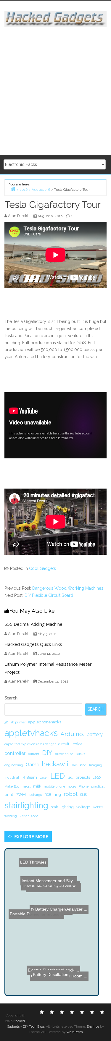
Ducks (80, 754)
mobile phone (54, 786)
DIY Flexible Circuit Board (49, 595)
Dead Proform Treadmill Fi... (48, 890)
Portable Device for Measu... (37, 913)
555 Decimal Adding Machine (33, 624)
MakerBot (11, 786)
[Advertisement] (55, 90)
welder (98, 807)
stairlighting (26, 805)
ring (57, 794)
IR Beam (29, 777)
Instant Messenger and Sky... (45, 882)
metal (26, 786)
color (77, 743)
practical (97, 786)
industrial (11, 777)
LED (57, 775)
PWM (21, 794)
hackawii (55, 764)
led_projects (78, 777)
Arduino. (72, 734)
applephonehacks (44, 722)
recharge (35, 794)
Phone (84, 786)
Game (32, 764)
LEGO (97, 777)
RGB (48, 794)
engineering (13, 765)
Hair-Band (78, 765)
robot (71, 794)
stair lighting (62, 806)
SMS (83, 794)
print (8, 794)
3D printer (18, 722)
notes (72, 786)
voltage (83, 806)
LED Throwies (36, 868)
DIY (47, 752)
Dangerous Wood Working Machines (67, 588)
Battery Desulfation (49, 948)
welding (10, 816)
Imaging (95, 765)
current (33, 754)
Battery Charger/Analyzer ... (66, 907)
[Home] (13, 188)
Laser (44, 777)
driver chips (64, 754)
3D (6, 722)
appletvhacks (31, 733)
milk (37, 786)
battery (95, 734)
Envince (93, 1027)
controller (14, 753)
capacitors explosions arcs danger (30, 744)
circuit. (64, 743)
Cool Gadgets (42, 568)
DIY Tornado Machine (51, 900)
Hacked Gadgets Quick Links (33, 644)
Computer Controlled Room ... (59, 975)
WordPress (74, 1032)
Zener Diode (29, 816)
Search (10, 698)
